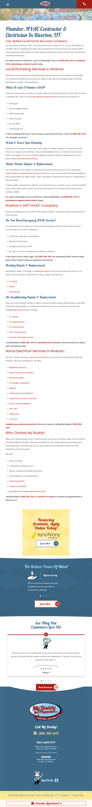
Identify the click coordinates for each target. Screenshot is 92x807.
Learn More (45, 543)
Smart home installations (20, 403)
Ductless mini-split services (21, 337)
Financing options (16, 481)
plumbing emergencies (43, 96)
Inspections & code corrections (23, 398)
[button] (40, 595)
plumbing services (43, 75)
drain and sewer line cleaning (24, 158)
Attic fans (13, 408)
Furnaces (13, 281)
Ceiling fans (14, 414)
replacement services (30, 173)
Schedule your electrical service (21, 424)
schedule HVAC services (49, 342)
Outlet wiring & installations (21, 393)
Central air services (17, 332)
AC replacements (17, 322)
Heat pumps (14, 291)
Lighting (12, 388)
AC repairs (13, 316)
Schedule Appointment (47, 803)
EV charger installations (19, 383)
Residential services (17, 367)
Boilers (12, 286)
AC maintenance (16, 327)
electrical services (38, 357)
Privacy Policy (77, 795)
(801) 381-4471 (66, 60)
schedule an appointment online (21, 200)
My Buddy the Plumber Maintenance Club (27, 491)
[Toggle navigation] (7, 5)
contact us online (45, 496)
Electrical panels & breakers (21, 372)
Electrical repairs (16, 378)
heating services (42, 271)
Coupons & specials (17, 486)
